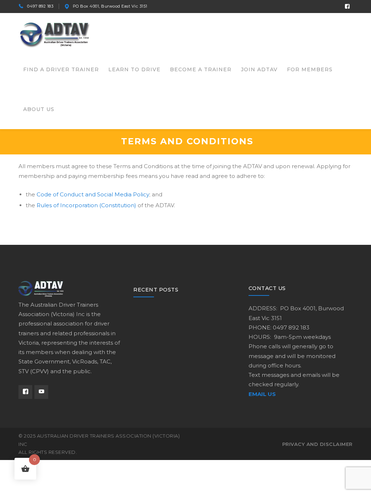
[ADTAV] (54, 33)
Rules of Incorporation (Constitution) (86, 205)
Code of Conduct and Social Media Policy (93, 194)
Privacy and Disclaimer (317, 444)
